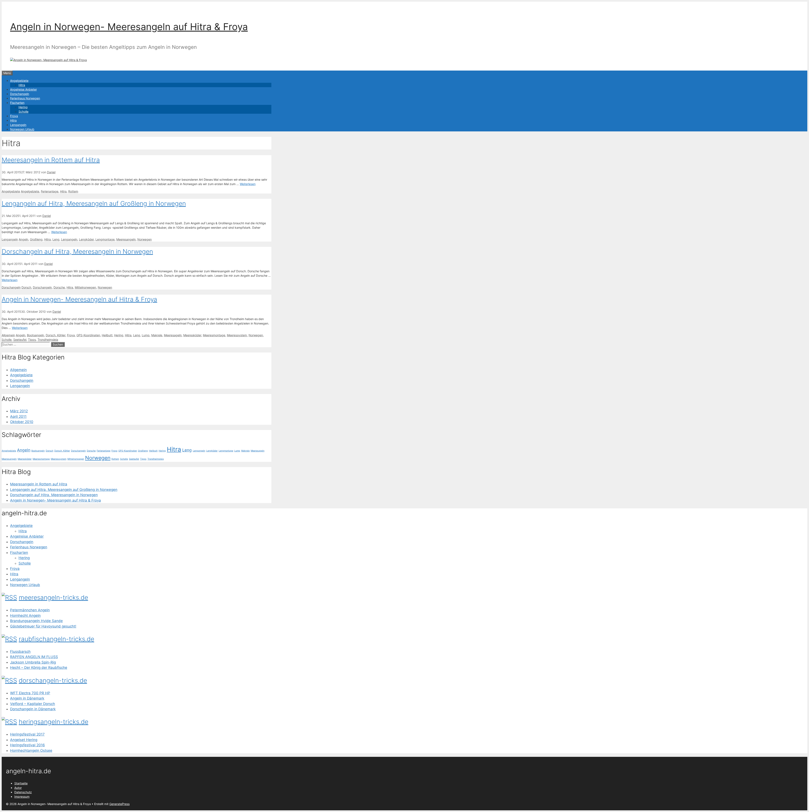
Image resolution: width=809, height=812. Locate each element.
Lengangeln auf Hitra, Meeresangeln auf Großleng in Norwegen (94, 203)
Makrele (156, 335)
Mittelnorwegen (85, 287)
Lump (146, 335)
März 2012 (19, 411)
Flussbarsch (20, 651)
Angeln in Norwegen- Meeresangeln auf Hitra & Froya (129, 26)
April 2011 (18, 416)
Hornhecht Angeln (25, 615)
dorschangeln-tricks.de (53, 680)
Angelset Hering (23, 740)
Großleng (36, 239)
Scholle (23, 111)
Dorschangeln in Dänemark (33, 709)
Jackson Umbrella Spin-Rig (33, 662)
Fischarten (17, 102)
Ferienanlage (49, 191)
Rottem (73, 191)
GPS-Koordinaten (88, 335)
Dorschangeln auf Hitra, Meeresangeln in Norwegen (77, 251)
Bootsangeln (35, 335)
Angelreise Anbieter (23, 89)
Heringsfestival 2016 (27, 745)
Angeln (23, 239)
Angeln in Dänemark (27, 698)
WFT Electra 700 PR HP (30, 693)
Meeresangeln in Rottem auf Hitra (51, 160)
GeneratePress (119, 804)
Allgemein (8, 335)
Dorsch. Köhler (55, 335)
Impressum (21, 796)
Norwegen (144, 239)
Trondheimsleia (48, 339)
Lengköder (86, 239)
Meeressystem (237, 335)
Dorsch (26, 287)
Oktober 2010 (21, 422)
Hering (23, 107)
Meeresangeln (126, 239)
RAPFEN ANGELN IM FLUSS (34, 657)
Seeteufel (19, 339)
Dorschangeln (19, 94)
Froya (14, 116)
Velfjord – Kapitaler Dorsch (32, 704)
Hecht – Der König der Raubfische (38, 667)
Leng (55, 239)
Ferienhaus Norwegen (25, 98)
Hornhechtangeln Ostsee (31, 750)
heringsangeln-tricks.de (53, 721)
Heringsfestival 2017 (27, 734)
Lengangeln (18, 125)
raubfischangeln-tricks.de (56, 639)
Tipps (32, 339)
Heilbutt (107, 335)
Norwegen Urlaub (22, 129)
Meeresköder (192, 335)
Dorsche (59, 287)
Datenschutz (23, 792)
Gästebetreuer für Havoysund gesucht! (43, 626)
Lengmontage (105, 239)
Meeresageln (173, 335)
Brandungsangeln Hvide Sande (36, 621)
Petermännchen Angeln (30, 610)
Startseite (21, 783)
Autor (18, 787)
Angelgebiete (19, 80)
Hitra (22, 85)
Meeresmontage (214, 335)
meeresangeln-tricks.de (53, 597)
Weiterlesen (248, 184)
